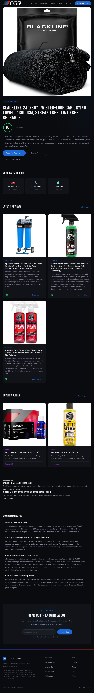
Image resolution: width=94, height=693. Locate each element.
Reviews (43, 3)
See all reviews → (84, 207)
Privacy (82, 687)
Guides (34, 3)
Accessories (49, 671)
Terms (89, 687)
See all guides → (84, 396)
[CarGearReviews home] (12, 3)
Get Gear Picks (83, 3)
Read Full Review (14, 153)
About (68, 3)
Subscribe (65, 632)
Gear (60, 3)
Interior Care (49, 667)
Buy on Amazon (37, 153)
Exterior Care (50, 662)
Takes (52, 3)
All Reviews (49, 676)
